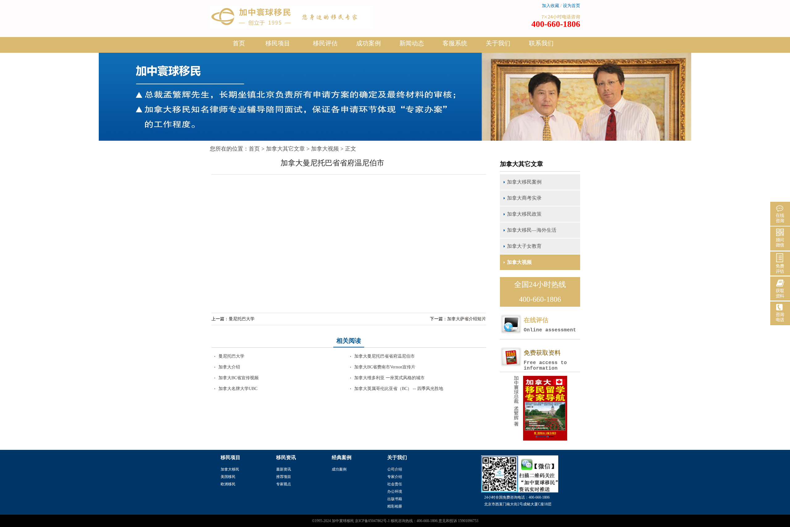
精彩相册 (394, 506)
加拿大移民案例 (524, 182)
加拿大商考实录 (524, 198)
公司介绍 (394, 469)
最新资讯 (283, 469)
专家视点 (283, 484)
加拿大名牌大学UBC (237, 388)
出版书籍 (394, 499)
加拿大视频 (325, 149)
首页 (239, 43)
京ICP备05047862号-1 (372, 521)
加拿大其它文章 (285, 149)
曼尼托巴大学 (242, 319)
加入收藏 (550, 5)
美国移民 (228, 477)
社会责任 (394, 484)
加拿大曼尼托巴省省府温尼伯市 (384, 356)
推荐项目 (283, 477)
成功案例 (368, 43)
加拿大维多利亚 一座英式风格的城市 (389, 378)
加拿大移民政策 (524, 214)
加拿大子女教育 (524, 246)
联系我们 (541, 43)
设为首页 (571, 5)
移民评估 (325, 43)
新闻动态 (411, 43)
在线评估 (550, 325)
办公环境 (394, 491)
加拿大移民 (230, 469)
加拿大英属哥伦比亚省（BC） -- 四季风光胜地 (398, 388)
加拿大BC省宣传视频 (238, 378)
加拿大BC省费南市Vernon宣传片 (384, 367)
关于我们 (498, 43)
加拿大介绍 (229, 367)
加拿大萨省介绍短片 (466, 319)
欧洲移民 (228, 484)
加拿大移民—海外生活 (531, 230)
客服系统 (455, 43)
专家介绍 (394, 477)
